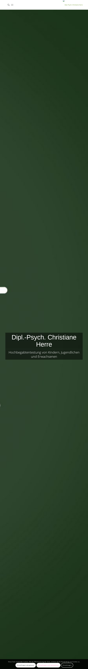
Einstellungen (67, 665)
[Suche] (7, 5)
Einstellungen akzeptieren (25, 665)
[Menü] (12, 5)
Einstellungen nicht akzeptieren (48, 665)
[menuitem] (7, 5)
